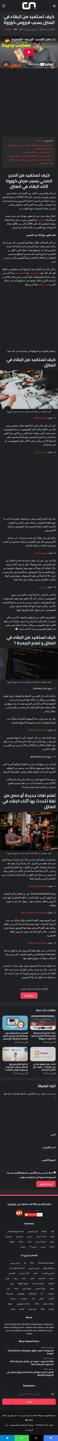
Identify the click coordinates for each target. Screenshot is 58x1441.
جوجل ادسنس (41, 1241)
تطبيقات (51, 1283)
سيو (8, 1288)
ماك (33, 1298)
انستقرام (9, 1236)
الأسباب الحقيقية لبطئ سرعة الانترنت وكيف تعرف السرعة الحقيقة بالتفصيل (15, 1036)
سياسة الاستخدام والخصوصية (22, 1425)
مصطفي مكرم (41, 553)
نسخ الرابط (29, 995)
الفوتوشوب (34, 272)
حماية (30, 1241)
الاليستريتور (20, 272)
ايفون (32, 1278)
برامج (52, 1241)
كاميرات (51, 1298)
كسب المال (44, 284)
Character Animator (46, 1263)
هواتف (42, 1309)
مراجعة (13, 1298)
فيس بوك (9, 1293)
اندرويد (29, 1236)
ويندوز (43, 1246)
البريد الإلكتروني (48, 1147)
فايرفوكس (32, 1293)
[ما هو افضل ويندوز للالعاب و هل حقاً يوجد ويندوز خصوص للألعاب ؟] (15, 1054)
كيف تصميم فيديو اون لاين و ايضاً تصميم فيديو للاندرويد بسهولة (43, 1035)
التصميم (41, 219)
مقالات (36, 1304)
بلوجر (7, 1278)
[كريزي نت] (29, 5)
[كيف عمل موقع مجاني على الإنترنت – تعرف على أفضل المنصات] (43, 1054)
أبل (25, 1263)
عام (42, 1293)
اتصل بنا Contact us (44, 1425)
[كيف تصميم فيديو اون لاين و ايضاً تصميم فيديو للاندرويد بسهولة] (43, 1023)
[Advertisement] (29, 103)
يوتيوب (22, 1246)
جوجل (52, 1288)
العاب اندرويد (41, 1236)
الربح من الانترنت (47, 1273)
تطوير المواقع (23, 1283)
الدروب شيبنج (34, 1268)
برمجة (16, 1278)
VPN (32, 1263)
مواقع (12, 1241)
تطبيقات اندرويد (38, 1283)
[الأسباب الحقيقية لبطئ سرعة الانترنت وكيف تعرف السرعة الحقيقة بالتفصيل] (15, 1023)
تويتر (12, 1283)
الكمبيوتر (12, 1273)
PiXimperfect (41, 418)
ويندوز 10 (33, 1246)
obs (52, 1231)
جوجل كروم (27, 1288)
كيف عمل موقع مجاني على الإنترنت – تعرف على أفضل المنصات (44, 1067)
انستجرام (19, 1236)
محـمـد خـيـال (41, 452)
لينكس (41, 1298)
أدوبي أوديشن (32, 1231)
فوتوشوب (20, 1293)
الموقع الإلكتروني (49, 1160)
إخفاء (39, 141)
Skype (44, 1231)
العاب (52, 1236)
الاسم (53, 1134)
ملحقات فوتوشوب (23, 1304)
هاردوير (51, 1309)
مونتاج (52, 1246)
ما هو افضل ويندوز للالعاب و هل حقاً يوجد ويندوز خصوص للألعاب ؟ (16, 1067)
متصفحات (24, 1298)
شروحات (50, 1293)
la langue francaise (37, 943)
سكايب (20, 1241)
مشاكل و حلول (48, 1304)
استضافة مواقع (48, 1268)
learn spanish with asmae (34, 912)
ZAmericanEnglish (38, 886)
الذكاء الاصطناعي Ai (17, 1268)
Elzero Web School (38, 730)
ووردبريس (32, 1309)
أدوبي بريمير (14, 1263)
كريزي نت (42, 587)
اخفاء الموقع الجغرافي (15, 1231)
